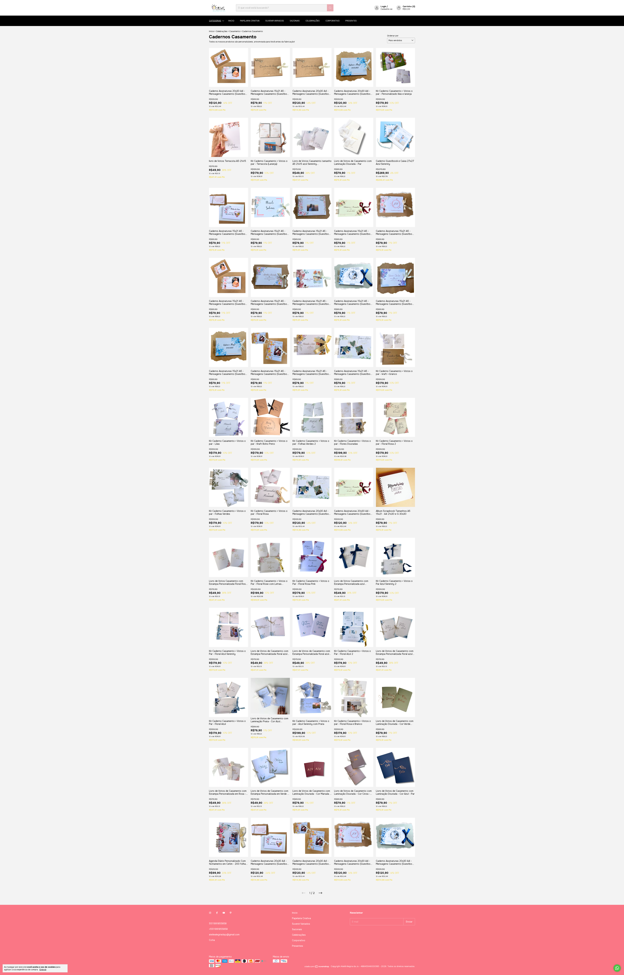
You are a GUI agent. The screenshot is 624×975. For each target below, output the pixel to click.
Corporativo (332, 20)
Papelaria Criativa (250, 20)
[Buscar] (330, 7)
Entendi (42, 970)
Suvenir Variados (274, 20)
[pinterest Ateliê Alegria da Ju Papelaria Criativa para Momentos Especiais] (230, 912)
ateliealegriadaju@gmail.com (224, 934)
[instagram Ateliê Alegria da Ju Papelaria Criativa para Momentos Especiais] (210, 912)
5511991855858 (218, 923)
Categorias (215, 20)
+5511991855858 (218, 929)
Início (211, 31)
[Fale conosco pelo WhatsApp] (617, 968)
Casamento (234, 31)
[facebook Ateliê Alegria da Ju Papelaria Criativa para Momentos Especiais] (217, 912)
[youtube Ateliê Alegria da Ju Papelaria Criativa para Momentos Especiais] (224, 912)
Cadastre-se (386, 9)
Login (383, 6)
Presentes (351, 20)
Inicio (231, 20)
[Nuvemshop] (317, 967)
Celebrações (313, 20)
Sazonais (295, 20)
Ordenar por (392, 35)
